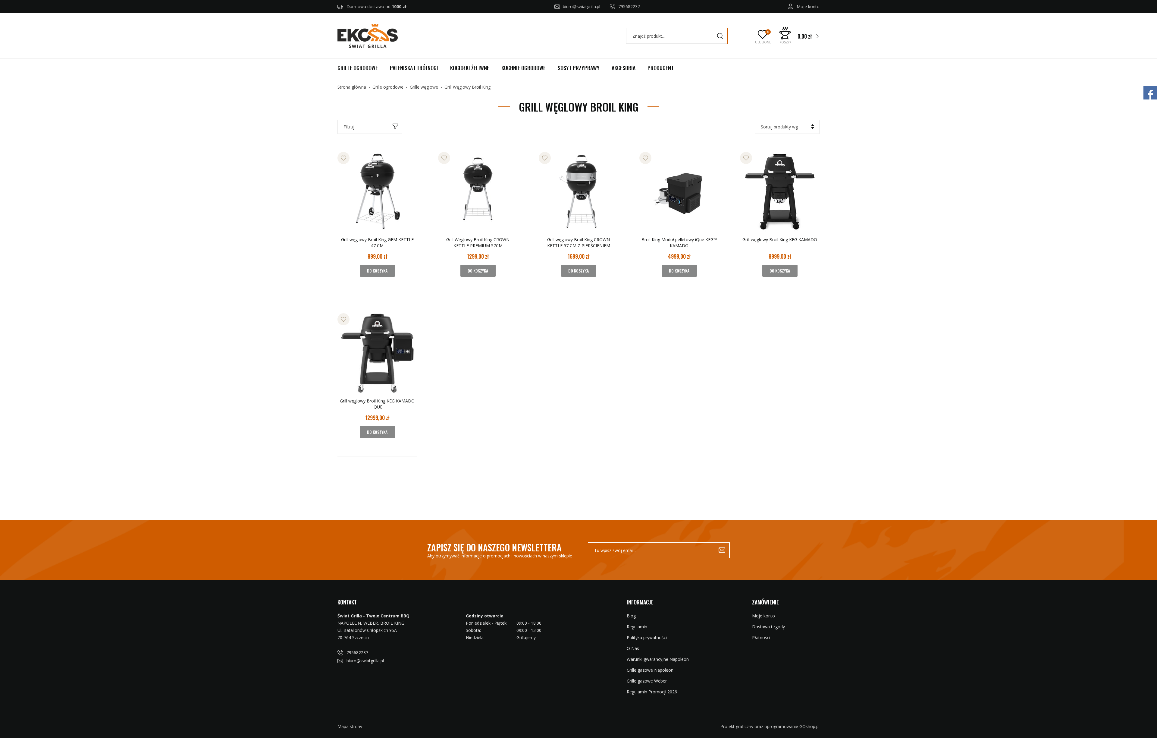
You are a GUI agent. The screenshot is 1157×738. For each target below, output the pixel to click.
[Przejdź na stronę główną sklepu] (367, 36)
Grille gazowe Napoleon (650, 670)
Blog (631, 616)
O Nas (633, 648)
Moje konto (808, 6)
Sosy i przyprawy (579, 68)
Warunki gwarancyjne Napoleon (658, 659)
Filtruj (348, 127)
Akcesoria (623, 68)
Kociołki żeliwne (469, 68)
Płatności (761, 637)
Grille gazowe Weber (647, 681)
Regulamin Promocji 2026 (652, 692)
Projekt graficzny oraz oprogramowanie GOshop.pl (770, 726)
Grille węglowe (424, 87)
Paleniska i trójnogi (414, 68)
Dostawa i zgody (768, 626)
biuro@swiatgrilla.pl (581, 6)
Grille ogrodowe (357, 68)
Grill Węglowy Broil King (467, 87)
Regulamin (637, 626)
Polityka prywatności (647, 637)
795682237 (629, 6)
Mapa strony (349, 726)
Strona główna (351, 87)
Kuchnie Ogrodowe (523, 68)
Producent (660, 68)
